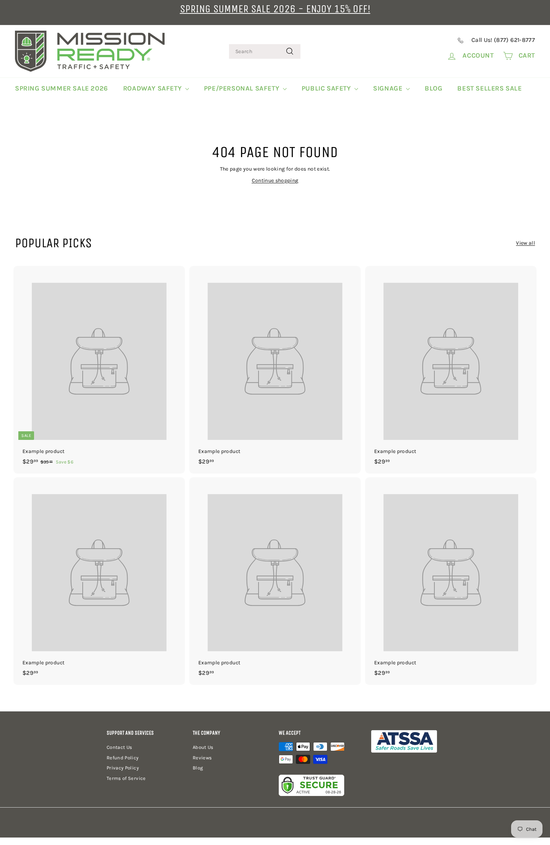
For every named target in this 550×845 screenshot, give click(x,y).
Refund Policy (123, 757)
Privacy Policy (123, 768)
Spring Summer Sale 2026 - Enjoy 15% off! (275, 8)
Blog (433, 88)
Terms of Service (126, 778)
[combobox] (264, 51)
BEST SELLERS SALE (489, 88)
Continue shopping (275, 180)
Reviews (202, 757)
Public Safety (327, 88)
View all (525, 243)
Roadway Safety (153, 88)
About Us (203, 747)
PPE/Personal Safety (242, 88)
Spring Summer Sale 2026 (61, 88)
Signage (388, 88)
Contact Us (119, 747)
